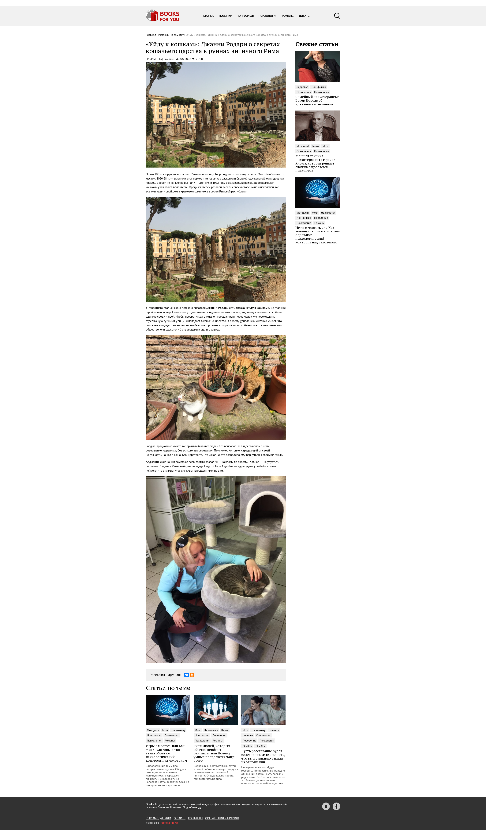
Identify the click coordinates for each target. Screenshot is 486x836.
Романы (288, 15)
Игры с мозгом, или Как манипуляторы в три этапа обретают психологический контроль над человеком (166, 753)
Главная (151, 34)
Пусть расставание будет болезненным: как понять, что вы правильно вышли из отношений (263, 756)
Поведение (321, 217)
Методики (303, 212)
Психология (268, 15)
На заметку (177, 34)
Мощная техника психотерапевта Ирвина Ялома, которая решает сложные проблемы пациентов (315, 163)
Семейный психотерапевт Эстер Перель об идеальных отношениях (317, 100)
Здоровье (302, 86)
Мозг (325, 146)
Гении (315, 146)
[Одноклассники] (192, 675)
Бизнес (208, 15)
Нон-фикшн (245, 15)
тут (199, 807)
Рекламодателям (158, 818)
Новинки (225, 15)
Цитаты (304, 15)
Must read (303, 146)
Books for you (170, 823)
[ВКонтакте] (186, 675)
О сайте (179, 818)
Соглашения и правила (222, 818)
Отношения (304, 92)
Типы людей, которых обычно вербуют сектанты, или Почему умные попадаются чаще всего (214, 753)
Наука (224, 730)
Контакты (195, 818)
